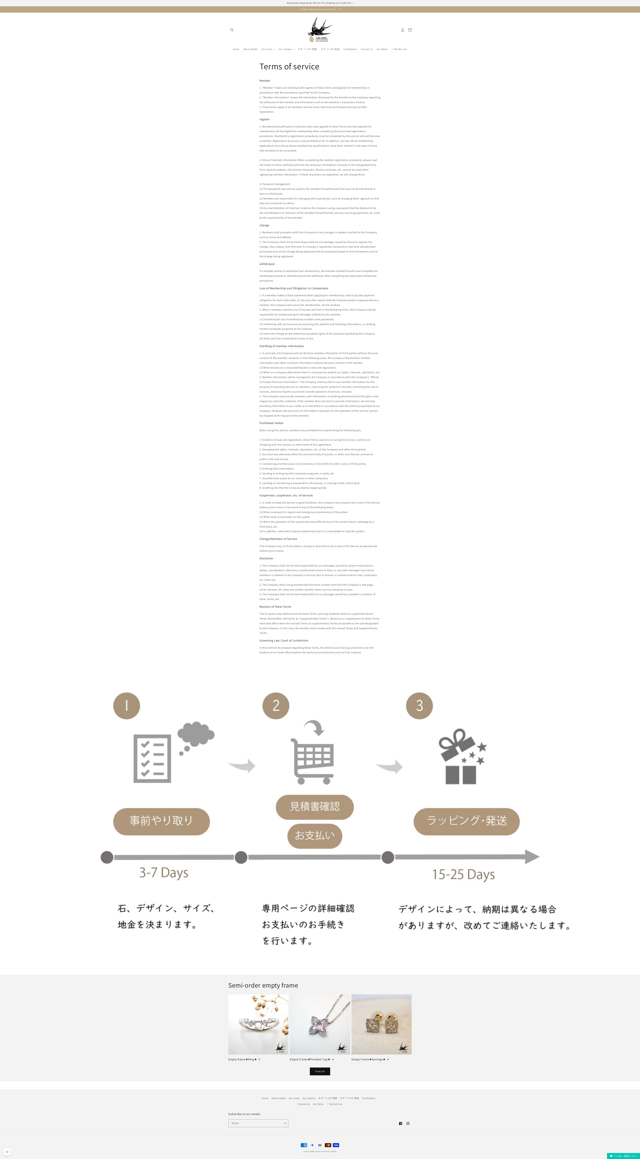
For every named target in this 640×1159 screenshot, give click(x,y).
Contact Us (304, 1104)
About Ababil (279, 1098)
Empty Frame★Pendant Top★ (310, 1059)
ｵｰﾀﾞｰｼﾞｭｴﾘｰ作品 (349, 1098)
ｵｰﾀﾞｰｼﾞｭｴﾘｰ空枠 (328, 1098)
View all (320, 1071)
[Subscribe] (284, 1123)
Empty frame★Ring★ (242, 1059)
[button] (232, 30)
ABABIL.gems (315, 1151)
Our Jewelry (309, 1098)
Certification (369, 1098)
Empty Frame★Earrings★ (369, 1059)
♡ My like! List (334, 1104)
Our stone (294, 1098)
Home (265, 1098)
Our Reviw (318, 1104)
